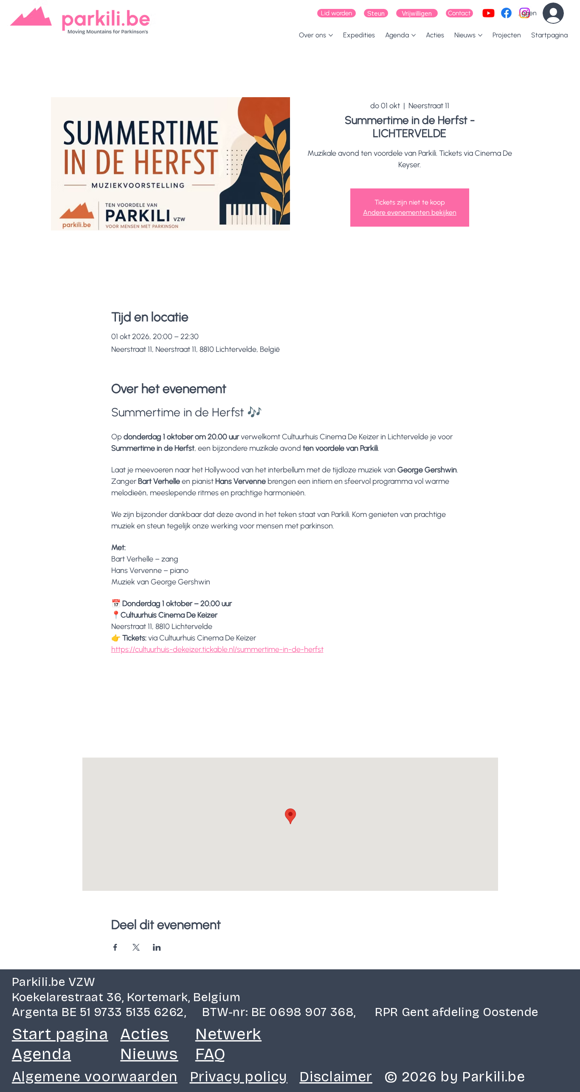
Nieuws (149, 1054)
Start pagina (60, 1034)
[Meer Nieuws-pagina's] (480, 35)
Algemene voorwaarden (94, 1076)
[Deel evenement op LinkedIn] (157, 947)
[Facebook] (506, 13)
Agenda (41, 1054)
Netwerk (228, 1034)
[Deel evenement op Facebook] (115, 947)
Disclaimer (335, 1076)
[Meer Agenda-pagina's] (413, 35)
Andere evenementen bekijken (409, 212)
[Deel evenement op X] (136, 947)
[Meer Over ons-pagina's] (331, 35)
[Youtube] (488, 13)
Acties (144, 1034)
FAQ (210, 1054)
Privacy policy (238, 1076)
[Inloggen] (559, 13)
